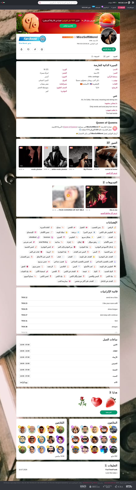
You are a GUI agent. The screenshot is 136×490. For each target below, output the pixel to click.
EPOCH (95, 482)
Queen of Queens (70, 127)
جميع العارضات (130, 7)
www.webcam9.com (110, 482)
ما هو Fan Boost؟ (25, 43)
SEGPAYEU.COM (87, 482)
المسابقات (97, 7)
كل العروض (105, 7)
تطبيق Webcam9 (86, 7)
